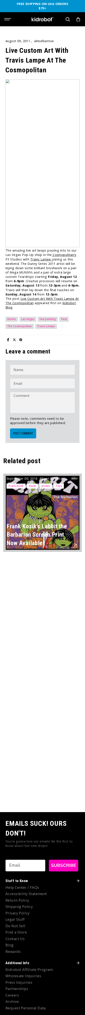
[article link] (74, 546)
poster (45, 486)
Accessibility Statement (26, 893)
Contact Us (15, 938)
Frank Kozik (16, 486)
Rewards (13, 951)
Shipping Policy (19, 906)
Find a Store (16, 932)
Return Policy (17, 900)
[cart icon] (78, 19)
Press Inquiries (18, 982)
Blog (9, 944)
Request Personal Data (25, 1007)
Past (64, 319)
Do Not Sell (15, 925)
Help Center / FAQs (22, 887)
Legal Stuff (15, 919)
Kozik (32, 486)
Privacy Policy (17, 913)
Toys (59, 486)
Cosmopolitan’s (64, 255)
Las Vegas (27, 319)
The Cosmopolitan (19, 326)
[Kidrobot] (42, 19)
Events (11, 319)
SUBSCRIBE (63, 865)
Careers (12, 995)
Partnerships (16, 988)
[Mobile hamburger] (8, 19)
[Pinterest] (20, 339)
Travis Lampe (41, 259)
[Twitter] (14, 339)
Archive (12, 1001)
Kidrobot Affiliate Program (29, 969)
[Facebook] (8, 339)
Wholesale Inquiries (23, 975)
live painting (48, 319)
